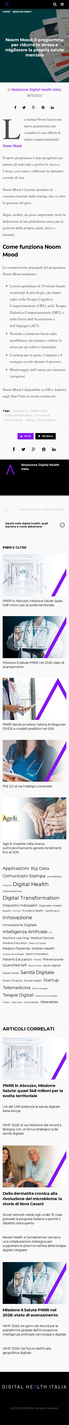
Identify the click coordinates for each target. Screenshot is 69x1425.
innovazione (42, 415)
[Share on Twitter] (24, 107)
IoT (50, 932)
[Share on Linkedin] (52, 107)
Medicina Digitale (37, 943)
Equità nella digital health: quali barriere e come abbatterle (26, 525)
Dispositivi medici (50, 905)
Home (6, 11)
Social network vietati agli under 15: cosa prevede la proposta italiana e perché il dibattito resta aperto (32, 1219)
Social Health (33, 980)
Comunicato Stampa (24, 875)
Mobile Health (43, 948)
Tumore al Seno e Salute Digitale (41, 509)
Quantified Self (15, 965)
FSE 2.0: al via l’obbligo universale (27, 786)
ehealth (7, 911)
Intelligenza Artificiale (25, 931)
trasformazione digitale (46, 996)
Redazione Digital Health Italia (36, 90)
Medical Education (15, 943)
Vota (27, 436)
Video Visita (16, 1002)
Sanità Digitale (13, 420)
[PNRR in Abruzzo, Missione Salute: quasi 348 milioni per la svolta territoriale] (34, 575)
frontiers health (32, 910)
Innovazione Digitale (20, 925)
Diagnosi (7, 885)
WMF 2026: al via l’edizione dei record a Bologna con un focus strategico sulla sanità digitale (32, 1129)
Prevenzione (53, 959)
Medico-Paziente (16, 948)
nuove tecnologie (13, 954)
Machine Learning (16, 938)
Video (6, 1002)
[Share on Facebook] (15, 107)
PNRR (37, 959)
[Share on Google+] (33, 107)
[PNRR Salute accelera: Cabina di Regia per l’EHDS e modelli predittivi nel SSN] (34, 699)
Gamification (52, 910)
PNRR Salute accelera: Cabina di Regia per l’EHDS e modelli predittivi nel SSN (34, 727)
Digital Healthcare (12, 891)
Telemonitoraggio (40, 988)
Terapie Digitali (46, 420)
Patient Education (17, 959)
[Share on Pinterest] (43, 107)
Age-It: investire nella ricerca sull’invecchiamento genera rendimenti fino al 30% (32, 848)
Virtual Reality (31, 1002)
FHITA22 (16, 911)
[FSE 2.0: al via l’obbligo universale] (34, 761)
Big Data (40, 868)
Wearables (49, 1002)
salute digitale (52, 965)
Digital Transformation (18, 415)
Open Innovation (36, 954)
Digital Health (38, 410)
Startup (29, 420)
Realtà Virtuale (35, 966)
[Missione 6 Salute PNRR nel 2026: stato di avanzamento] (34, 637)
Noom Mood (12, 145)
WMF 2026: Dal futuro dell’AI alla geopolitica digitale (27, 1351)
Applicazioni (20, 410)
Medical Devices (42, 938)
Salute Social (11, 973)
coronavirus (54, 876)
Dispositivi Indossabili (20, 905)
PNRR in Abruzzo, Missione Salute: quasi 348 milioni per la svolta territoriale (33, 603)
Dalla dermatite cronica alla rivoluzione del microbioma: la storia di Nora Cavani (32, 1198)
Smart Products (12, 980)
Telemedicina (16, 987)
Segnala (47, 436)
